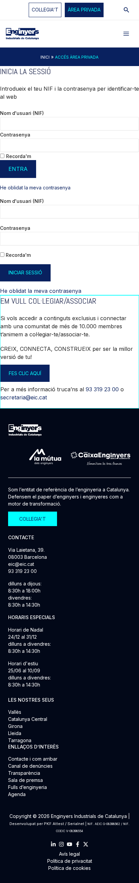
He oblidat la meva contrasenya (35, 187)
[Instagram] (61, 844)
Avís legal (69, 854)
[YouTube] (69, 844)
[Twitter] (85, 844)
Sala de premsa (25, 780)
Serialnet (75, 823)
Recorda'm (18, 156)
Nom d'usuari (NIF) (22, 113)
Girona (15, 726)
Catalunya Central (27, 719)
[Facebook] (77, 844)
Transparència (24, 773)
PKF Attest (54, 823)
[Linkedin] (53, 844)
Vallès (14, 712)
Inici (45, 57)
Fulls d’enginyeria (27, 787)
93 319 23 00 (102, 389)
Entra (18, 168)
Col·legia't (45, 9)
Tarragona (19, 740)
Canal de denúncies (30, 766)
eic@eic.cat (21, 564)
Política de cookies (69, 868)
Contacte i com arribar (32, 759)
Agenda (17, 794)
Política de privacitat (69, 861)
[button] (84, 10)
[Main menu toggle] (126, 33)
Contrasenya (15, 135)
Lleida (14, 733)
